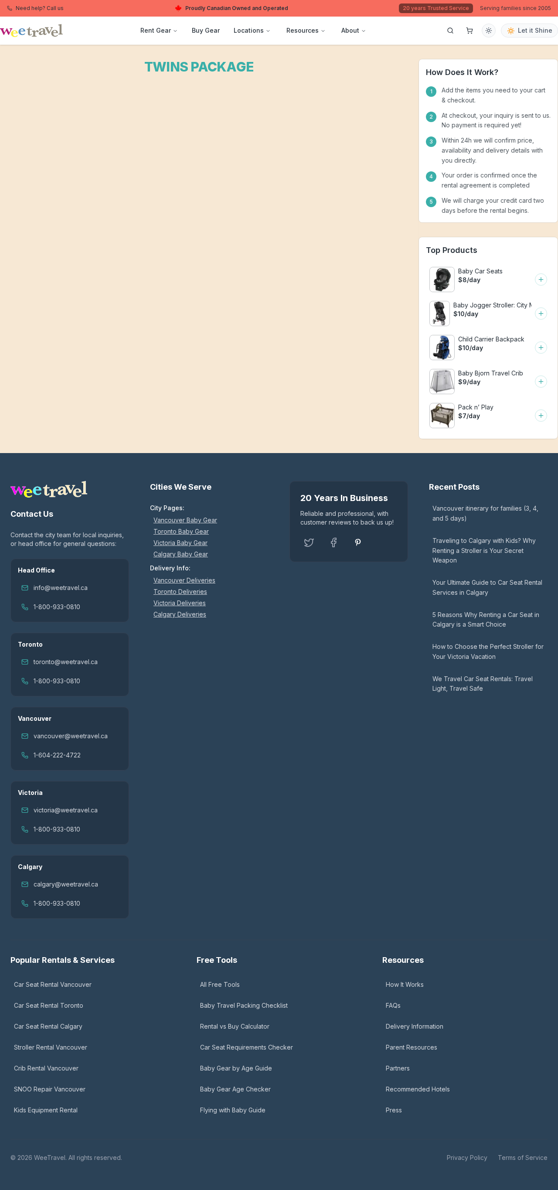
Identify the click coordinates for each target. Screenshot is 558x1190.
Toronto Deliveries (180, 591)
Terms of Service (523, 1157)
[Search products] (450, 31)
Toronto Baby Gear (181, 531)
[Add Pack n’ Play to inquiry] (541, 415)
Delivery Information (414, 1026)
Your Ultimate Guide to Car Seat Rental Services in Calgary (487, 587)
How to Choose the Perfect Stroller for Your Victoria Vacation (488, 651)
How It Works (405, 984)
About (350, 30)
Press (394, 1110)
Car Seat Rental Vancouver (53, 984)
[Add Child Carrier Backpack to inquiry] (541, 347)
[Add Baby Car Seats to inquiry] (541, 279)
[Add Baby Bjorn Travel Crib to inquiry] (541, 381)
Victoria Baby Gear (180, 542)
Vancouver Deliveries (184, 580)
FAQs (393, 1005)
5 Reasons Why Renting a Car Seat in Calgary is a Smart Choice (485, 619)
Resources (302, 30)
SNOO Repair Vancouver (49, 1089)
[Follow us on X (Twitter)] (309, 542)
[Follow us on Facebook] (333, 542)
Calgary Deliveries (179, 614)
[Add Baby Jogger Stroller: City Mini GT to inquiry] (541, 313)
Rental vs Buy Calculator (234, 1026)
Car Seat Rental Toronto (48, 1005)
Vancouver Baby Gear (185, 520)
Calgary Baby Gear (180, 554)
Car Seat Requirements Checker (246, 1047)
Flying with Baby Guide (232, 1110)
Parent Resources (411, 1047)
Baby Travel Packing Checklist (244, 1005)
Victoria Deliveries (179, 603)
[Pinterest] (358, 542)
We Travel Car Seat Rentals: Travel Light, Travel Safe (482, 683)
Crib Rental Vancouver (46, 1068)
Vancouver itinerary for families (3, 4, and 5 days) (485, 513)
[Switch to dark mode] (489, 31)
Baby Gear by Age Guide (236, 1068)
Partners (398, 1068)
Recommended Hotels (418, 1089)
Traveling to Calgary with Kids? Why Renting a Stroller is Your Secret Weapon (484, 550)
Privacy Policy (467, 1157)
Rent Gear (155, 30)
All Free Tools (220, 984)
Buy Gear (206, 30)
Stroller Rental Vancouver (50, 1047)
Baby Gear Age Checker (235, 1089)
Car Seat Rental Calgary (48, 1026)
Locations (249, 30)
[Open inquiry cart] (469, 31)
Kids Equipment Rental (46, 1110)
